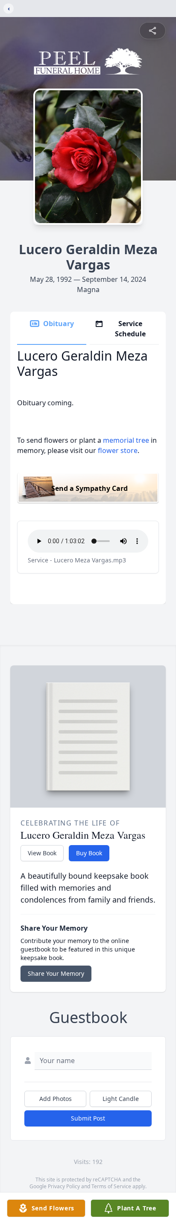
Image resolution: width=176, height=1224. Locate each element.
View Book (42, 853)
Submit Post (88, 1118)
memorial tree (126, 440)
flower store (118, 450)
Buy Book (89, 853)
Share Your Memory (56, 973)
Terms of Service (111, 1186)
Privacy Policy (64, 1186)
